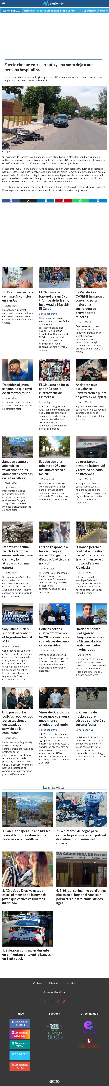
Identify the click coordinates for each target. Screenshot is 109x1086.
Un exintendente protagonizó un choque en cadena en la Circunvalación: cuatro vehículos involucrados (91, 639)
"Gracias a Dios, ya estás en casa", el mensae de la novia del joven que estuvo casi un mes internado (25, 896)
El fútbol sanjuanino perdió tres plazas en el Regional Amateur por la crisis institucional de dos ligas (81, 896)
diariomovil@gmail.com (54, 992)
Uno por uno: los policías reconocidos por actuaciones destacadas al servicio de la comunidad (17, 722)
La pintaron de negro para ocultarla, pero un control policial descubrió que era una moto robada (81, 837)
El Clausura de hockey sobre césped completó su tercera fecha (90, 718)
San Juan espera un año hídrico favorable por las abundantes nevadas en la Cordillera (17, 469)
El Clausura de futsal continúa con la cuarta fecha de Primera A (54, 391)
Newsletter (70, 983)
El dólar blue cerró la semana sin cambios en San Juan (17, 296)
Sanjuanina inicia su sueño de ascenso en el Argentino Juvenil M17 (17, 635)
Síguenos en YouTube (21, 1066)
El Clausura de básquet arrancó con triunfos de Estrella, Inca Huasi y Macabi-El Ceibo (54, 300)
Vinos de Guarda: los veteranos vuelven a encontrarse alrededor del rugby (54, 718)
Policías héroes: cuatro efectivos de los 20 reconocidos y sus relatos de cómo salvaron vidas (54, 637)
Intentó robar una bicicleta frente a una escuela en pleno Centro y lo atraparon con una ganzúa (17, 557)
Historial (53, 983)
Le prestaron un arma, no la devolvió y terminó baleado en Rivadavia (90, 467)
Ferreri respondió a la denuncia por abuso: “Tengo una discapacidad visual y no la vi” (54, 555)
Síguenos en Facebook (21, 1023)
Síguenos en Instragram (21, 1034)
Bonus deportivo (48, 313)
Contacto (37, 983)
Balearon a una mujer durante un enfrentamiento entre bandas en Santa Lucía (26, 954)
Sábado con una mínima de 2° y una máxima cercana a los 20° (52, 467)
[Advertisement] (54, 36)
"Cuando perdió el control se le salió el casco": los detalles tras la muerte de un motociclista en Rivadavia (90, 557)
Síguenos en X (21, 1055)
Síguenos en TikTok (21, 1045)
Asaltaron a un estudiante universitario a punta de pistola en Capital (91, 391)
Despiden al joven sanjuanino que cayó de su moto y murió (17, 389)
